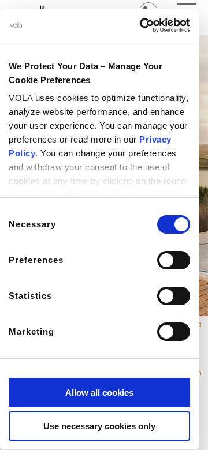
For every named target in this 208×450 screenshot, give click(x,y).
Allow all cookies (99, 392)
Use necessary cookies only (99, 426)
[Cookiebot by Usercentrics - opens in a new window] (142, 25)
